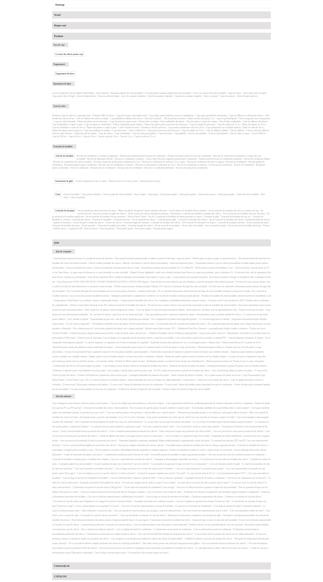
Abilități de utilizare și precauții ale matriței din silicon (208, 538)
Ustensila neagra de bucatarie (136, 222)
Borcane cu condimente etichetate (159, 167)
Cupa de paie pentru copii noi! (212, 333)
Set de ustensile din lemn (257, 222)
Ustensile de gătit (211, 216)
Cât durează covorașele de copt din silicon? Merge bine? (97, 487)
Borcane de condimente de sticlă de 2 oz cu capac (163, 161)
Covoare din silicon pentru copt (69, 54)
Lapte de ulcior (234, 93)
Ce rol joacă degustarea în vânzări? (214, 319)
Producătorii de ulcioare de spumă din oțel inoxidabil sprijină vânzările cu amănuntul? (221, 492)
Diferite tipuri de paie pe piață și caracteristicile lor (214, 258)
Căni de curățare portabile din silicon (105, 263)
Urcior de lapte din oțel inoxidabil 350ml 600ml (73, 93)
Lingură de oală (75, 228)
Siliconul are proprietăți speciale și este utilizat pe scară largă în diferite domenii (212, 412)
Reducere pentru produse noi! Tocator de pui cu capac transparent (235, 361)
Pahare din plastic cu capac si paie (101, 127)
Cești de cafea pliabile (217, 133)
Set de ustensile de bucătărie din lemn (244, 225)
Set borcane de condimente (220, 164)
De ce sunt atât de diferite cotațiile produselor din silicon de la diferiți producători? (105, 543)
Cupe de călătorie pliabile (217, 130)
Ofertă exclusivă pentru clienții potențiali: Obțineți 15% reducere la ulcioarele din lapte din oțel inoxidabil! (160, 286)
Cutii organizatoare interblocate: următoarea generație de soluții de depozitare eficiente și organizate (209, 403)
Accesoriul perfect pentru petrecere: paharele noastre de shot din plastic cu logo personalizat (155, 347)
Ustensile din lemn (121, 219)
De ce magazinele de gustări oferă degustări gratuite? (174, 319)
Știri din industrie (63, 396)
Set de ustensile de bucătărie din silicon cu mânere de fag (233, 210)
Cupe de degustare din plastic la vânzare (245, 337)
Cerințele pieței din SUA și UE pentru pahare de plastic (77, 366)
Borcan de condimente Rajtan (257, 159)
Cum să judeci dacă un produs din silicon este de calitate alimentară (224, 534)
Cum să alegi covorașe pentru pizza (110, 552)
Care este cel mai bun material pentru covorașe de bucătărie (147, 506)
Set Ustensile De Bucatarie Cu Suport (199, 222)
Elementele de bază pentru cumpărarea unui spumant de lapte (194, 515)
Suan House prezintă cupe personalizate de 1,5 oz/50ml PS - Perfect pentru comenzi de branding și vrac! (187, 267)
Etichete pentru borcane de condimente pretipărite (220, 159)
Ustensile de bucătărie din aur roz (235, 216)
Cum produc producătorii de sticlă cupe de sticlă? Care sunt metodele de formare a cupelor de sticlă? (191, 417)
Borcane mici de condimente (103, 167)
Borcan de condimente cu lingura (129, 159)
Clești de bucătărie (71, 194)
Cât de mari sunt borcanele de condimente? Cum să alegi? (149, 487)
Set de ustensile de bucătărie (167, 225)
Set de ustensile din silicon (143, 219)
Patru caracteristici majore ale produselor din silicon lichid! (185, 431)
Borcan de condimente (244, 164)
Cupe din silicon (105, 133)
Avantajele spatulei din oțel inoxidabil (75, 464)
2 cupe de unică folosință (64, 121)
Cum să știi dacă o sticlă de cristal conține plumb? (198, 426)
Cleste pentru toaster (207, 194)
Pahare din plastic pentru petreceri (67, 130)
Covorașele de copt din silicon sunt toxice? (99, 515)
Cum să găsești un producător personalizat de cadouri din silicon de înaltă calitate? (147, 538)
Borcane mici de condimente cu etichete (116, 164)
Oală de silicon (59, 228)
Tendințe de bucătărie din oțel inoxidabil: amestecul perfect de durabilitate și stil (236, 295)
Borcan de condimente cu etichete (192, 164)
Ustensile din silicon (81, 219)
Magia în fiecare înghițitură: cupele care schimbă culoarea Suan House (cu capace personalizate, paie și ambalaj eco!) (181, 272)
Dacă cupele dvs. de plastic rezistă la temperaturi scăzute (109, 309)
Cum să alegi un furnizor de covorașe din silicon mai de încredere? (144, 468)
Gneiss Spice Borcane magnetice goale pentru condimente (171, 159)
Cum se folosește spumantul (170, 478)
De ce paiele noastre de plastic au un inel (222, 375)
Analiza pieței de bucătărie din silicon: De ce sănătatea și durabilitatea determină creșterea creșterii (163, 300)
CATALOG (60, 576)
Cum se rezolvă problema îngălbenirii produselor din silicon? (89, 445)
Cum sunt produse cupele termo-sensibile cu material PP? (201, 337)
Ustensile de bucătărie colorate (231, 222)
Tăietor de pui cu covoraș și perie (123, 181)
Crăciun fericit (189, 380)
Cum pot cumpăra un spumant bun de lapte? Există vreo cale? (203, 501)
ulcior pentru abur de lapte (254, 93)
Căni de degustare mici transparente (254, 118)
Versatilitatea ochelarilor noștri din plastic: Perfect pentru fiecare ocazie (123, 323)
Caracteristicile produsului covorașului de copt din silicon (106, 524)
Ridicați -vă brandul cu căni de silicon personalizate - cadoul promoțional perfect (158, 263)
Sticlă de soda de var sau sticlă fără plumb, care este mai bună (216, 524)
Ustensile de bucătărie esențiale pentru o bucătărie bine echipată (80, 459)
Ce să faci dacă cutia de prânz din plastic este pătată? (168, 422)
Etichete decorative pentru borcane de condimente (189, 156)
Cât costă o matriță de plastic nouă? (158, 426)
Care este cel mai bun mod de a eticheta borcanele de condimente (236, 454)
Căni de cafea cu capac (239, 133)
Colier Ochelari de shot (128, 127)
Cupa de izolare (165, 133)
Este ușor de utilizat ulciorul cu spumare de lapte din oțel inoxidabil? (207, 487)
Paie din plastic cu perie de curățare (202, 121)
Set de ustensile (88, 225)
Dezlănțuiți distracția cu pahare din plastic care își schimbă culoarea (236, 366)
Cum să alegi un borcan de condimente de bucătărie (85, 478)
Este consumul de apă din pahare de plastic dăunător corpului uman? (160, 408)
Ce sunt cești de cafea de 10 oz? (201, 473)
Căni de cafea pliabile (197, 133)
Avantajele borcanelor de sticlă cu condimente (205, 478)
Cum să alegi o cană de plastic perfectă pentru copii (129, 370)
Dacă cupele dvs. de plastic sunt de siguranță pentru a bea (212, 309)
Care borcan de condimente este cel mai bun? (246, 478)
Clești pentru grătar (168, 194)
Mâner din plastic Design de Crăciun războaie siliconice (142, 210)
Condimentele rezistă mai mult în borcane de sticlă (127, 454)
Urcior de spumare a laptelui (159, 96)
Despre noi (60, 25)
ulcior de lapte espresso (247, 96)
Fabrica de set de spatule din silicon (213, 380)
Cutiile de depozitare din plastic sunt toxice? (83, 454)
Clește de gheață (77, 197)
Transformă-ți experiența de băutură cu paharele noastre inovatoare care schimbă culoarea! (189, 352)
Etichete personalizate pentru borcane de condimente (143, 156)
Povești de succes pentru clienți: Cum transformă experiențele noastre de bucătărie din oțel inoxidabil (192, 305)
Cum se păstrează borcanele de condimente (212, 529)
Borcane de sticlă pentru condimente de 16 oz (155, 164)
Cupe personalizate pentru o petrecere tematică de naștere (170, 314)
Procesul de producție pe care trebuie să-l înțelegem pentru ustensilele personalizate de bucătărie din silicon (146, 548)
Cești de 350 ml (59, 136)
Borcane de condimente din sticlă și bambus (72, 161)
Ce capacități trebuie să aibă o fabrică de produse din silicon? (221, 548)
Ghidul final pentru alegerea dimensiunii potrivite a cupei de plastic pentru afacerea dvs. (108, 333)
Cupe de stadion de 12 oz (228, 124)
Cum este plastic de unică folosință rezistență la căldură (160, 309)
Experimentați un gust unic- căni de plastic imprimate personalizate (120, 319)
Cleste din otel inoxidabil (248, 194)
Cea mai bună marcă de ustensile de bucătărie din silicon (181, 323)
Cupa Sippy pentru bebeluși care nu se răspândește (171, 115)
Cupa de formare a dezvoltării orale (131, 115)
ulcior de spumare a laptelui (133, 96)
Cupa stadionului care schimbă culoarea (223, 127)
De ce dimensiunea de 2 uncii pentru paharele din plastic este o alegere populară (108, 328)
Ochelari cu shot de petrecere (153, 127)
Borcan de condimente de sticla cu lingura (205, 161)
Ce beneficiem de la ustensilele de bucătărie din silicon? (224, 459)
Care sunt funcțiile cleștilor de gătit (225, 464)
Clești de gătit (139, 194)
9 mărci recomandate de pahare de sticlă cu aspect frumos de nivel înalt (201, 450)
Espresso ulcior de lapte (108, 96)
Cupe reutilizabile (122, 133)
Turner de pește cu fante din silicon (88, 222)
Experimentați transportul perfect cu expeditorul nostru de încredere (83, 258)
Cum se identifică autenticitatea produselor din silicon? (133, 431)
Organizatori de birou (64, 73)
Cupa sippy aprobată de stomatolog (211, 115)
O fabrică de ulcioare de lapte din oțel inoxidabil (139, 389)
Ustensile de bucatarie (65, 210)
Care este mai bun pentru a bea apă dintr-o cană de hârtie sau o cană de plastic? (141, 412)
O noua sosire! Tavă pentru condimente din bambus (85, 384)
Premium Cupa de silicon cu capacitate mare (71, 115)
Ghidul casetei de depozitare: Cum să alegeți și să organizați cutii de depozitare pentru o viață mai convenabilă (125, 337)
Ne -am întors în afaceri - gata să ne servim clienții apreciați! (116, 314)
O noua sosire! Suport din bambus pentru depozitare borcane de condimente (198, 384)
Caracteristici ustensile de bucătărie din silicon (170, 520)
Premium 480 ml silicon (103, 115)
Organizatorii (59, 64)
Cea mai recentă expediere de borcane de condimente (93, 389)
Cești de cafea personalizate (144, 133)
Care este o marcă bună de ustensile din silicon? (131, 459)
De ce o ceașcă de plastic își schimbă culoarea (106, 380)
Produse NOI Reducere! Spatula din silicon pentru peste (102, 375)
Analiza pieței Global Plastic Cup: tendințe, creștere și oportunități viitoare (86, 300)
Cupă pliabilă (180, 133)
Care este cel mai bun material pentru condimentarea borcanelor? (116, 496)
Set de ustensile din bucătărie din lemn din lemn (244, 213)
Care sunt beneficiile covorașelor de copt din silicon (143, 515)
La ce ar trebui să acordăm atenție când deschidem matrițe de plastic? (223, 422)
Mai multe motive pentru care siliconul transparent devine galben (171, 543)
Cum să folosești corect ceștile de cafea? (164, 492)
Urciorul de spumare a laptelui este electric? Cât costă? (161, 473)
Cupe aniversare (119, 130)
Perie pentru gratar (125, 228)
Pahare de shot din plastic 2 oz (200, 118)
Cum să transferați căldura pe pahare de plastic (232, 370)
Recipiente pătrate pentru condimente (80, 164)
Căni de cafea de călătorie (258, 130)
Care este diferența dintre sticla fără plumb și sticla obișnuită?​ (160, 524)
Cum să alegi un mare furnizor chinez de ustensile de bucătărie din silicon (135, 366)
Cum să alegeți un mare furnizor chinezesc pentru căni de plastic (80, 403)
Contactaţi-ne (62, 565)
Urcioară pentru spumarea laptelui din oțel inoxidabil (168, 93)
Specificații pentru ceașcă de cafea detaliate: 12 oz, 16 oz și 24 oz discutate (112, 417)
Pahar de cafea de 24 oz (253, 127)
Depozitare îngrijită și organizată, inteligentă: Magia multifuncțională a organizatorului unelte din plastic (164, 440)
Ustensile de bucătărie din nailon (111, 225)
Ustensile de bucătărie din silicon (192, 219)
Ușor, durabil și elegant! (78, 319)
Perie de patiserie (107, 228)
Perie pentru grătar (143, 228)
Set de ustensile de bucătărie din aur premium (105, 216)
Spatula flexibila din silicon (258, 219)
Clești (57, 194)
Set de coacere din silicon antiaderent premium (148, 213)
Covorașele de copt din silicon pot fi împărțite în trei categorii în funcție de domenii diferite (92, 501)
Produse (58, 36)
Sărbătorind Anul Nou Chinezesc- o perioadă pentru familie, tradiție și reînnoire (213, 328)
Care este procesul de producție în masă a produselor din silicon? (88, 440)
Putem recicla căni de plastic (251, 309)
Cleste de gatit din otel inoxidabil (117, 194)
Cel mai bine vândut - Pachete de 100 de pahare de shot (120, 361)
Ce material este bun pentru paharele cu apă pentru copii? (116, 426)
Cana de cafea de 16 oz (108, 136)
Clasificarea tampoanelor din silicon (207, 496)
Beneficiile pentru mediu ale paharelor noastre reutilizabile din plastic (83, 347)
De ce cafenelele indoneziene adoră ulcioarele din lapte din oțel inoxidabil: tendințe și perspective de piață (204, 291)
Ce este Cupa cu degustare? (78, 323)
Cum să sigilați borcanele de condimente (134, 529)
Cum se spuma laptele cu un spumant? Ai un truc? (97, 506)
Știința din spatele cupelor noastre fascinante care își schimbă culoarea (196, 356)
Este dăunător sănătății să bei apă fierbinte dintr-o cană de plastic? (221, 408)
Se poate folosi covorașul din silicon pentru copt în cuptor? (204, 482)
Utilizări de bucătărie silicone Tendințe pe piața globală (173, 333)
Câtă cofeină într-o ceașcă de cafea (96, 510)
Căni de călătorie (237, 130)
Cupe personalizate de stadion (97, 130)
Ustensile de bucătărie (63, 146)
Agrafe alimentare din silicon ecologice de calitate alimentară (154, 380)
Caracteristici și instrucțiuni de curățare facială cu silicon (111, 534)
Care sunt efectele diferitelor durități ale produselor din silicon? (165, 534)
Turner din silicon (113, 222)
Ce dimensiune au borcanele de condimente (173, 529)
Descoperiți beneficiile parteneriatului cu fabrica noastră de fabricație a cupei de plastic (152, 258)
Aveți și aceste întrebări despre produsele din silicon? (84, 431)
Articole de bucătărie (64, 156)
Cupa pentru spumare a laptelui (188, 96)
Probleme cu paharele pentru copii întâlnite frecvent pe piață (79, 370)
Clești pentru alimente (91, 194)
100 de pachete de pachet (174, 118)
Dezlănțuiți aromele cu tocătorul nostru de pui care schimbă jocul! (175, 361)
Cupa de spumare (227, 96)
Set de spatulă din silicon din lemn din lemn (97, 210)
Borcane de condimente (236, 161)
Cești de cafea (59, 106)
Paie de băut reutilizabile (230, 121)
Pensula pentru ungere (163, 228)
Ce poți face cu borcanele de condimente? (193, 506)
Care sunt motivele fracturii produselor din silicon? (224, 543)
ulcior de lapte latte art (86, 96)
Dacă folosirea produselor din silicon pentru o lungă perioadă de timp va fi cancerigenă (110, 520)
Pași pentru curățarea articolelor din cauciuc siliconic (141, 445)
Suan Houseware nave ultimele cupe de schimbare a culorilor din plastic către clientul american (192, 281)
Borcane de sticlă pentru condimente (191, 167)
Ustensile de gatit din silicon (140, 225)
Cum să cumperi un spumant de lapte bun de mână (187, 436)
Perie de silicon (91, 228)
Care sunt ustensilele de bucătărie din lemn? (94, 468)
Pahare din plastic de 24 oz (253, 124)
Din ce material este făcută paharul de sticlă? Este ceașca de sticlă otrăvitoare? (109, 422)
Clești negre (152, 194)
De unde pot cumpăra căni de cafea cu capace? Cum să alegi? (149, 482)
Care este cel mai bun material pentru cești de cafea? (205, 510)
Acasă (57, 14)
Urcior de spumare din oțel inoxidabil (209, 93)
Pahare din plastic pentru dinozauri (92, 121)
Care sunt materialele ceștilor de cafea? (247, 510)
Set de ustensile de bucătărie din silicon (226, 219)
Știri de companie (63, 251)
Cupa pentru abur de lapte (63, 96)
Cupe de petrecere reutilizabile (97, 124)
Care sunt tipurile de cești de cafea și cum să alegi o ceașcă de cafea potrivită (147, 510)
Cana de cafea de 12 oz (144, 136)
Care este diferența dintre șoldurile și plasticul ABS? (133, 478)
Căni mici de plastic (153, 118)
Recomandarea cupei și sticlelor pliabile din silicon (219, 314)
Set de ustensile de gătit (215, 225)
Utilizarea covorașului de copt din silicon (243, 496)
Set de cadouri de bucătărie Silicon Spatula (187, 210)
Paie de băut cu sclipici (149, 121)
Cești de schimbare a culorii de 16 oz (68, 127)
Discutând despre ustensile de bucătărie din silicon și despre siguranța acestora (200, 445)
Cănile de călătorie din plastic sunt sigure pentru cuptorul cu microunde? (131, 436)
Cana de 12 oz (126, 136)
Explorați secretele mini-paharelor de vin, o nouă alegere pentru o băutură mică (185, 342)
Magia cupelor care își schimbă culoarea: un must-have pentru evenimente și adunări (126, 356)
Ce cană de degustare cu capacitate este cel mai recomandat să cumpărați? (117, 342)
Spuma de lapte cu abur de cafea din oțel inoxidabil (215, 520)
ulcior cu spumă (211, 96)
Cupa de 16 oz (89, 136)
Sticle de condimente (79, 167)
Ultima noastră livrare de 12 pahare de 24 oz (241, 342)
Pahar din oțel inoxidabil (85, 133)
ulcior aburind (102, 93)
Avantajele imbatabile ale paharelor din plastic (149, 375)
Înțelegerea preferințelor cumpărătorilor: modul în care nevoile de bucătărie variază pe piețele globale (155, 295)
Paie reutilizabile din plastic (172, 121)
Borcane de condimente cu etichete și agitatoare (97, 156)
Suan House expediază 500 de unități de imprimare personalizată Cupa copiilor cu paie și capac (129, 277)
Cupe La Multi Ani (136, 130)
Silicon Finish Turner (136, 216)
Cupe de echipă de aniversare (202, 124)
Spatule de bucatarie (62, 222)
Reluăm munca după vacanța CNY (160, 328)
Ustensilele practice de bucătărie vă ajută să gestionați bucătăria (178, 454)
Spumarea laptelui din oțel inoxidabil (126, 93)
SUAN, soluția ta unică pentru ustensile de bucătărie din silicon (182, 370)
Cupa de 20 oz (74, 136)
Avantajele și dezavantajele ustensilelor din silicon (176, 459)
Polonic (266, 225)
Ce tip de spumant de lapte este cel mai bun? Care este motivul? (121, 464)
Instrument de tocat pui (150, 181)
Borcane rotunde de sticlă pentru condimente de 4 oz (117, 161)
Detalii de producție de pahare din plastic (187, 366)
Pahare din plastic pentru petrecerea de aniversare (166, 124)
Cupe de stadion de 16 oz (193, 130)
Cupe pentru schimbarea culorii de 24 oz (186, 127)
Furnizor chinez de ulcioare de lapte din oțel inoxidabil (186, 389)
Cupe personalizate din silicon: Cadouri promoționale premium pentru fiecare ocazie (102, 267)
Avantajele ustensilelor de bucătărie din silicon (100, 482)
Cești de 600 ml (258, 133)
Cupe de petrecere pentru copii (123, 121)
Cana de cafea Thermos (62, 133)
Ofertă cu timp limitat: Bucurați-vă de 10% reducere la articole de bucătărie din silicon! (108, 305)
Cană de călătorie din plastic (255, 121)
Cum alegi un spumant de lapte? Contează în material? (237, 506)
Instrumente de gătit (64, 181)
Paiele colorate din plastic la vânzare (187, 375)
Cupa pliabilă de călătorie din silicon (126, 118)
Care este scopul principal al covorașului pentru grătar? (200, 468)
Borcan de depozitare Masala (100, 159)
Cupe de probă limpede (226, 118)
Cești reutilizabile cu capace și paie (67, 124)
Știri (56, 242)
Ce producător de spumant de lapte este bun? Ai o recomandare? (179, 464)
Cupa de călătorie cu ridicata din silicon (246, 115)
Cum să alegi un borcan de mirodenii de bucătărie (168, 496)
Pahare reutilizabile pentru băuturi (127, 124)
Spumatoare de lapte (62, 83)
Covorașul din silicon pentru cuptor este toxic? (148, 552)
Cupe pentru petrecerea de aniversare (163, 130)
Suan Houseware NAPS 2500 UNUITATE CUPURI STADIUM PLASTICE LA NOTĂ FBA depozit (103, 281)
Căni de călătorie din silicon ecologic (92, 118)
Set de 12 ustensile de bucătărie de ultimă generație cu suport (175, 216)
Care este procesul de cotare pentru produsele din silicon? (238, 431)
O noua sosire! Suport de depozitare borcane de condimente (136, 384)
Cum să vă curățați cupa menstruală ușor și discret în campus (137, 403)
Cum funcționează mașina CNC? (231, 473)
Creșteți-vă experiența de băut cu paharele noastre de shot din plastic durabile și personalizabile (106, 352)
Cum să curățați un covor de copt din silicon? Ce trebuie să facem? (106, 473)
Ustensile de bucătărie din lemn (66, 225)
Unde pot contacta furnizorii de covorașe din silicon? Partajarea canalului (113, 492)
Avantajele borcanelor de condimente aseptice (154, 501)
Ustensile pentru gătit (166, 219)
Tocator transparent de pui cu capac (91, 181)
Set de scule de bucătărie (192, 225)
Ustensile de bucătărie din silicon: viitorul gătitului (106, 408)
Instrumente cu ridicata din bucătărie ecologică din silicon (195, 213)
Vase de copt (58, 45)
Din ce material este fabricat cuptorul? (97, 529)
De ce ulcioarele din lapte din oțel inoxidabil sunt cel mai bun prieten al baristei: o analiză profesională (111, 291)
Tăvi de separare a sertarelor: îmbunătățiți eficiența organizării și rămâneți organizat (131, 450)
